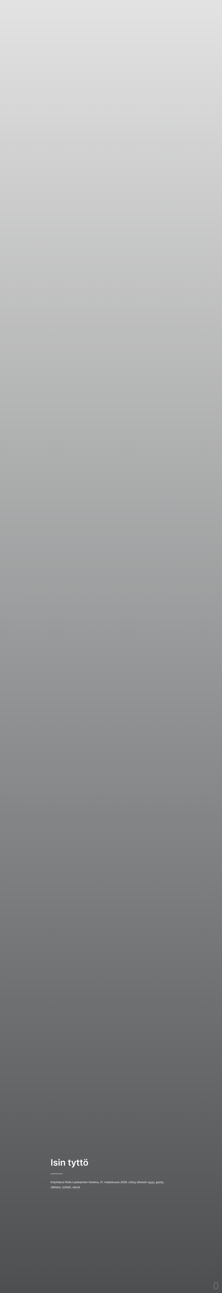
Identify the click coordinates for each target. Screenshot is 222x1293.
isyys (151, 1182)
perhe (159, 1182)
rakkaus (56, 1187)
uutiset (66, 1187)
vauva (76, 1187)
